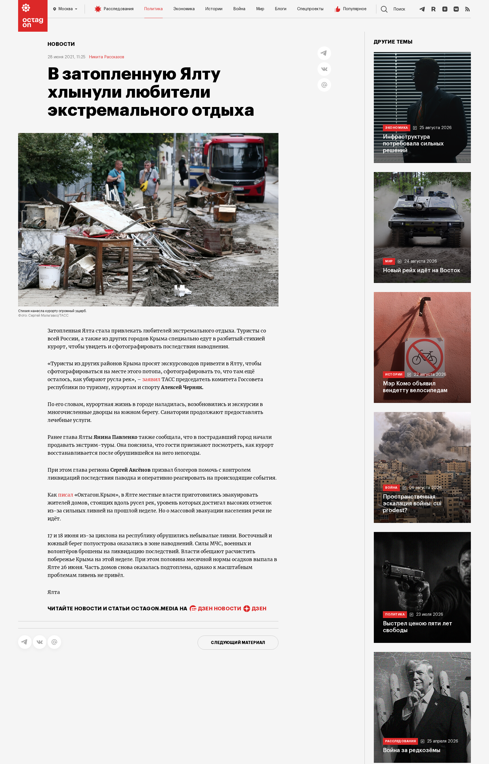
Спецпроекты (310, 9)
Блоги (280, 9)
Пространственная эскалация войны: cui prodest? (412, 503)
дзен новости (219, 608)
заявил (152, 379)
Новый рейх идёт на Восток (421, 270)
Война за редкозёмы (411, 750)
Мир (260, 9)
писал (66, 495)
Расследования (119, 9)
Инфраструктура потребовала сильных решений (413, 143)
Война (239, 9)
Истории (213, 9)
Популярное (354, 9)
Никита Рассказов (106, 57)
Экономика (184, 9)
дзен (259, 608)
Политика (153, 9)
